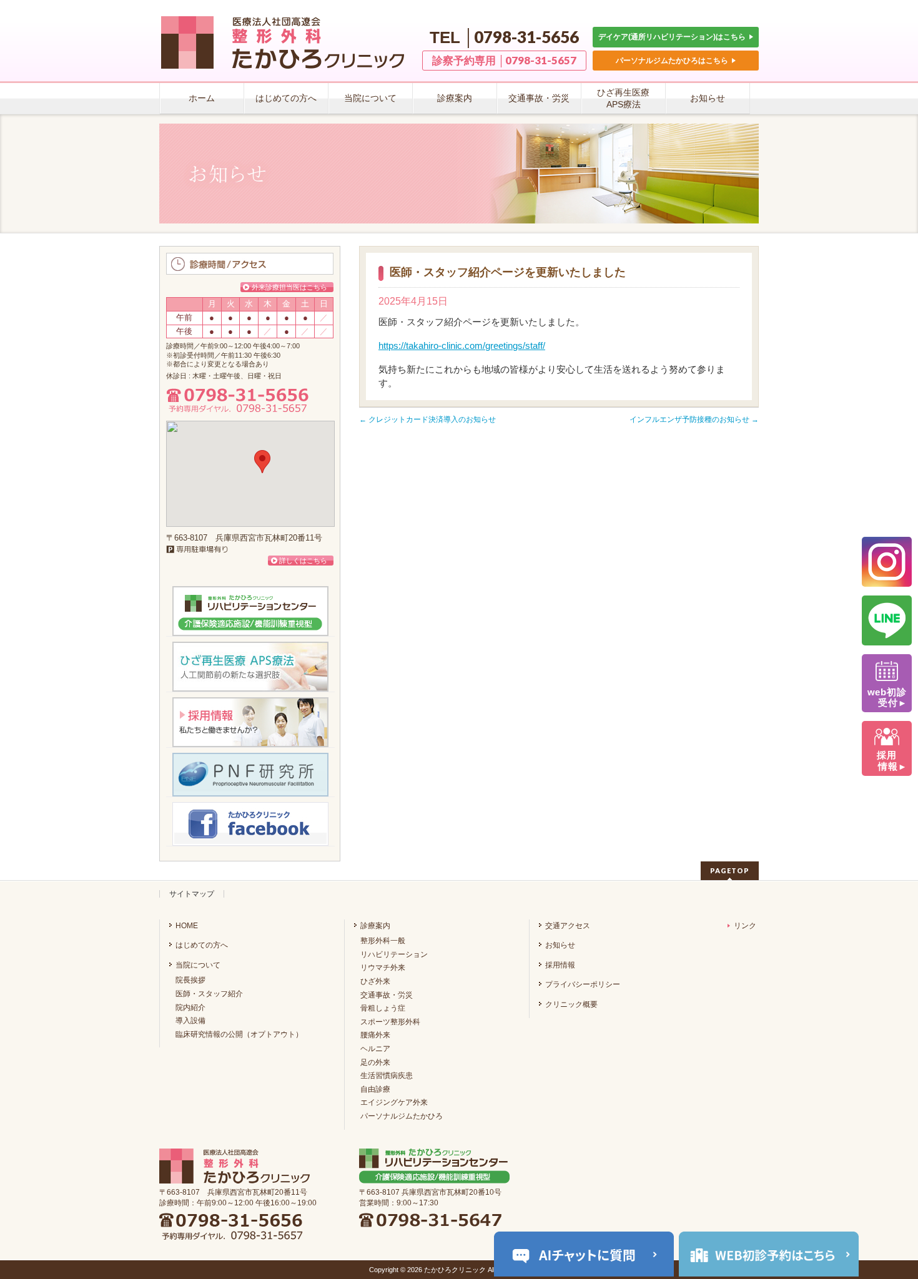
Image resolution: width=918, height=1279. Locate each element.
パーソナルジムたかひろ (401, 1116)
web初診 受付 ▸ (887, 697)
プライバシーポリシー (582, 984)
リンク (745, 925)
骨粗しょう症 (382, 1008)
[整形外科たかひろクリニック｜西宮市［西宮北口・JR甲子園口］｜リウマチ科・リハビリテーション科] (287, 56)
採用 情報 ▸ (887, 761)
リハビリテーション (394, 954)
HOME (186, 925)
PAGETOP (729, 870)
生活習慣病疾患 (386, 1075)
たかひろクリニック (455, 1269)
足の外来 (375, 1062)
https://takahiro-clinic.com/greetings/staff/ (461, 345)
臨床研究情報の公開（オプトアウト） (239, 1034)
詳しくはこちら (303, 560)
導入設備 (190, 1020)
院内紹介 (190, 1007)
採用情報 (560, 965)
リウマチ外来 (382, 967)
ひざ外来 (375, 981)
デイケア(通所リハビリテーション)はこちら (673, 36)
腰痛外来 (375, 1035)
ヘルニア (375, 1048)
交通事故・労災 (386, 995)
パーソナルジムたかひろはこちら (673, 60)
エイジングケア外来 (394, 1102)
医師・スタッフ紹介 (209, 993)
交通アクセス (567, 925)
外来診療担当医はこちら (289, 287)
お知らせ (560, 945)
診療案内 (375, 925)
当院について (197, 965)
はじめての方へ (201, 945)
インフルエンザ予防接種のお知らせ (694, 419)
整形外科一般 (382, 940)
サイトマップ (191, 894)
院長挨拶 (190, 980)
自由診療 (375, 1089)
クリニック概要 (571, 1004)
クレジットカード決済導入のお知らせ (427, 419)
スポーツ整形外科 (390, 1021)
